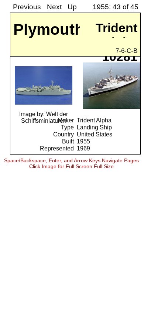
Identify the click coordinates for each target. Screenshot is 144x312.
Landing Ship (94, 127)
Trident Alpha (94, 120)
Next (54, 7)
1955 (83, 141)
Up (72, 7)
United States (94, 134)
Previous (27, 7)
